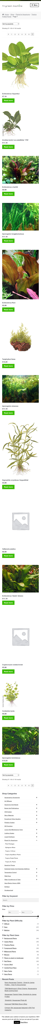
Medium (6, 930)
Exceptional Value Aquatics (12, 819)
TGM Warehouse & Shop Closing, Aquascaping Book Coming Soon (21, 989)
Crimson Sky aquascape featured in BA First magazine (20, 1009)
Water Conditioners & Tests (12, 879)
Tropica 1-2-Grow (10, 851)
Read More (24, 1022)
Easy (5, 927)
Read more (8, 100)
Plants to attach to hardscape (14, 958)
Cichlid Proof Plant (10, 968)
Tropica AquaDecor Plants (13, 854)
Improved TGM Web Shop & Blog (16, 1004)
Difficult (6, 924)
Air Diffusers (8, 801)
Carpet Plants (8, 942)
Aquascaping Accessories (12, 797)
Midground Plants (10, 951)
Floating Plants (9, 945)
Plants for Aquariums (23, 14)
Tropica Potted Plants (11, 858)
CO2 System (8, 812)
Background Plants (10, 938)
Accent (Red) (8, 964)
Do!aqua (7, 887)
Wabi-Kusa (7, 876)
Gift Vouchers (8, 826)
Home (7, 14)
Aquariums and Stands (11, 805)
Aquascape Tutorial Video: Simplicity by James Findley (20, 995)
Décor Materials (9, 815)
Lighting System (9, 833)
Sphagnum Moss (10, 847)
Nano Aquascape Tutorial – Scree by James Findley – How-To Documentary (19, 983)
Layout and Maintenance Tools (13, 830)
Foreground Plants (10, 948)
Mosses (6, 955)
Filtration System (9, 822)
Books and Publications (11, 808)
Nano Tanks (8, 971)
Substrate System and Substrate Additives (17, 869)
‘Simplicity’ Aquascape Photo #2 (16, 1000)
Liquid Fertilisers (9, 837)
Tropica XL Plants (10, 862)
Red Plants (7, 961)
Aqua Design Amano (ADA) (12, 883)
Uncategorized (8, 890)
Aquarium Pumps (9, 865)
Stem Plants (8, 974)
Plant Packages (9, 844)
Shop (12, 14)
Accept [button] (17, 1022)
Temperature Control (10, 872)
